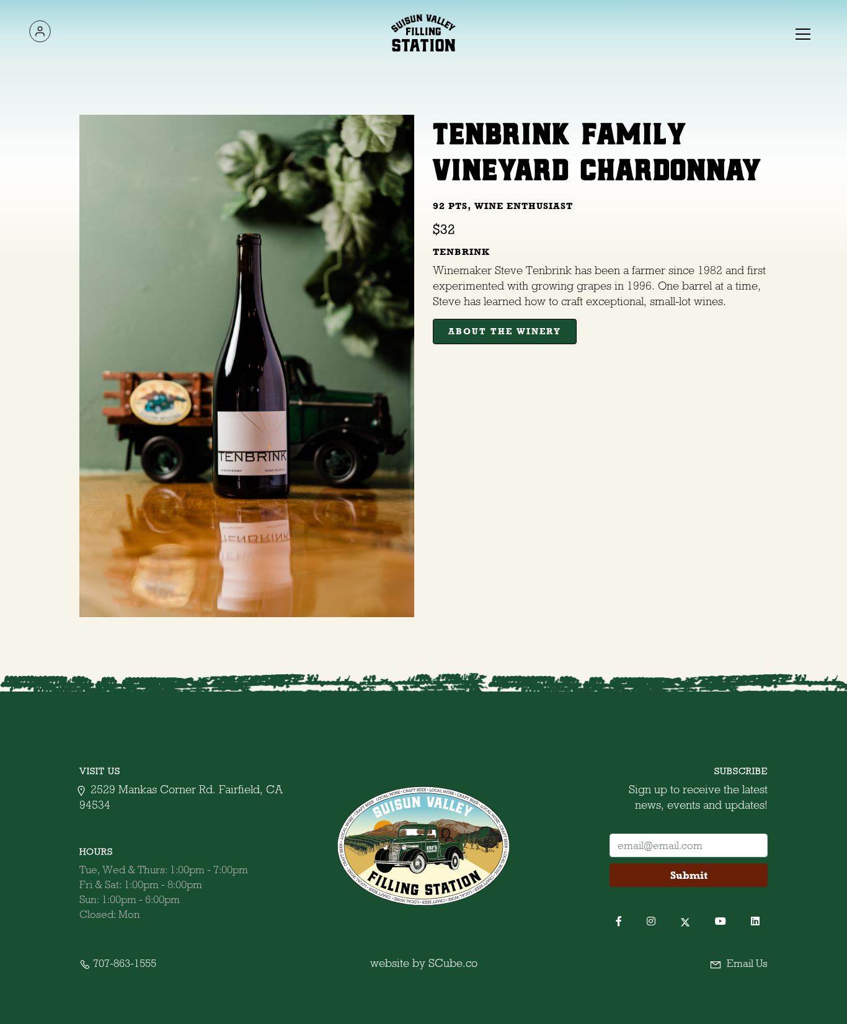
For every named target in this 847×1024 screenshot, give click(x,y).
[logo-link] (40, 33)
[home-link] (423, 32)
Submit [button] (688, 875)
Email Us (746, 963)
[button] (801, 33)
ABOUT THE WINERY (504, 331)
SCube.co (452, 963)
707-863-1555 (123, 963)
